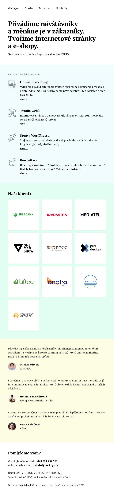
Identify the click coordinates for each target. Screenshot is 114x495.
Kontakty (61, 8)
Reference (44, 8)
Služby (29, 8)
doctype (13, 8)
